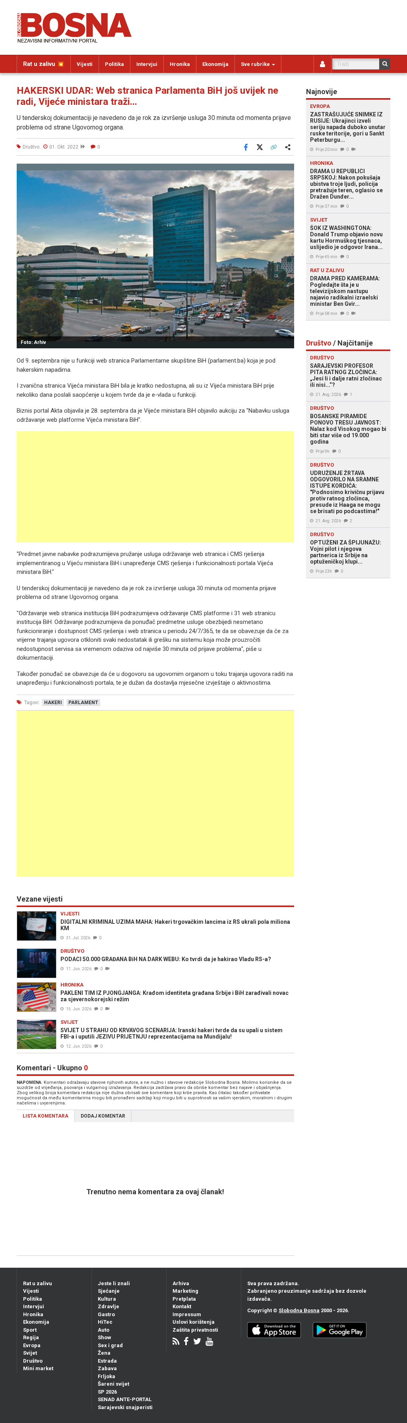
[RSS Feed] (175, 1342)
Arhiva (180, 1283)
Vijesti (85, 64)
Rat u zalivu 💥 (43, 64)
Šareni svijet (113, 1384)
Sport (30, 1330)
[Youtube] (209, 1342)
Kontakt (181, 1306)
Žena (104, 1353)
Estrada (107, 1361)
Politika (114, 64)
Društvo (33, 1361)
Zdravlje (108, 1306)
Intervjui (146, 64)
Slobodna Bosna (299, 1310)
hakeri (53, 702)
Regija (31, 1337)
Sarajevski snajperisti (125, 1407)
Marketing (185, 1291)
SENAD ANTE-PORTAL (124, 1399)
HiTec (105, 1322)
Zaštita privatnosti (195, 1330)
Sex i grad (110, 1345)
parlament (83, 702)
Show (104, 1337)
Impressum (186, 1314)
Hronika (180, 64)
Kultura (107, 1299)
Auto (103, 1330)
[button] (287, 170)
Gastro (106, 1314)
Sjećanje (109, 1291)
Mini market (38, 1368)
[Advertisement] (155, 487)
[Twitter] (197, 1342)
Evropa (32, 1345)
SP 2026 (107, 1392)
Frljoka (106, 1376)
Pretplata (184, 1299)
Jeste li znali (114, 1283)
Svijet (30, 1353)
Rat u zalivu (37, 1283)
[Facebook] (186, 1342)
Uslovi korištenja (193, 1322)
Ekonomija (215, 64)
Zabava (107, 1368)
